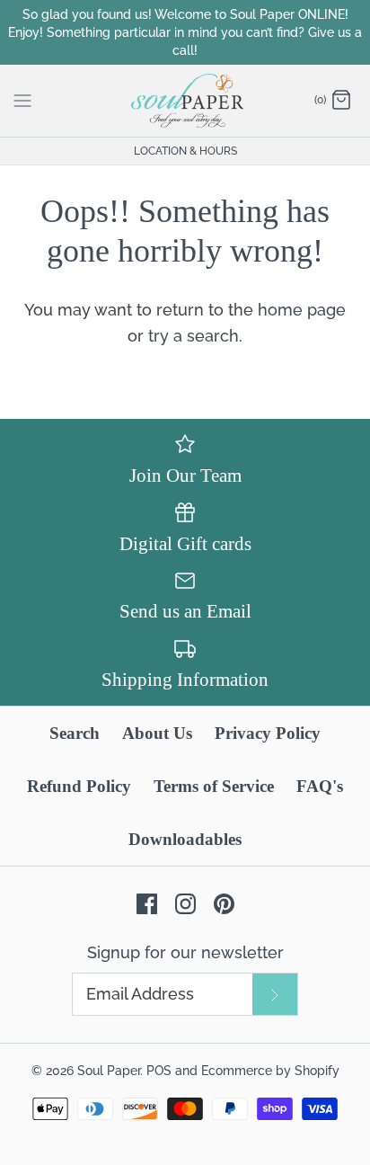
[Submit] (274, 994)
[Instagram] (185, 904)
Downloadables (185, 839)
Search (74, 733)
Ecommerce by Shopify (270, 1070)
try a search (193, 335)
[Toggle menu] (22, 99)
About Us (157, 733)
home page (302, 309)
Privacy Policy (268, 733)
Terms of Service (214, 786)
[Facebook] (147, 904)
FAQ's (319, 786)
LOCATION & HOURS (185, 151)
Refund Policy (79, 786)
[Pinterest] (224, 904)
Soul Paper (108, 1070)
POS (159, 1070)
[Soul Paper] (185, 101)
